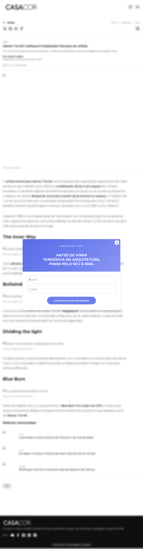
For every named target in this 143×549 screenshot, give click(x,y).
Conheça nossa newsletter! (71, 300)
